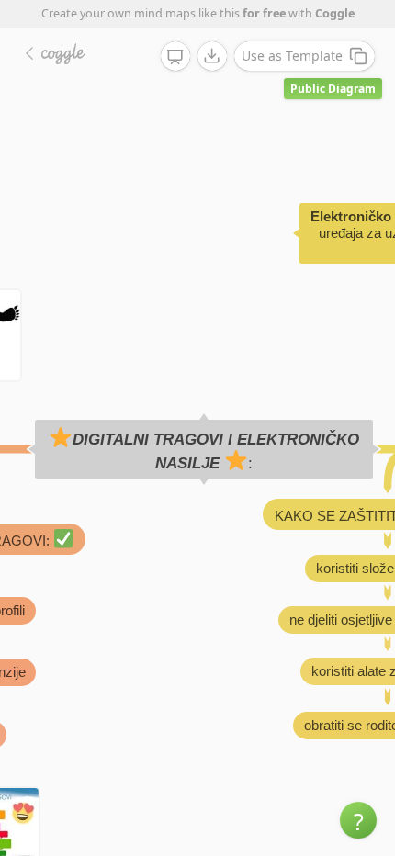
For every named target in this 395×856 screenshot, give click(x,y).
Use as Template (292, 55)
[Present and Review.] (175, 57)
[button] (358, 820)
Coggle (335, 13)
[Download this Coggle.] (212, 56)
